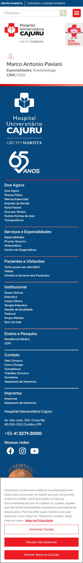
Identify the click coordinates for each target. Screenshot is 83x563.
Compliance (12, 369)
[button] (77, 13)
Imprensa (10, 398)
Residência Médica (17, 339)
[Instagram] (22, 451)
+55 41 (23, 433)
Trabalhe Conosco (16, 373)
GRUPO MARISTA (12, 3)
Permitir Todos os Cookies (41, 555)
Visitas (8, 271)
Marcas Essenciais (16, 199)
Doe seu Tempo (15, 212)
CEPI (7, 343)
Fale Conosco (13, 360)
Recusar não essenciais (41, 542)
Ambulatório (12, 245)
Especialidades (14, 237)
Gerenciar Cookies (41, 529)
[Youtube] (35, 451)
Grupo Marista (13, 318)
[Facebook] (10, 451)
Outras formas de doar (19, 216)
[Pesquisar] (63, 13)
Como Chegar (13, 365)
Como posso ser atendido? (22, 267)
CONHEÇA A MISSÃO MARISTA (46, 3)
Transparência (13, 220)
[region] (41, 520)
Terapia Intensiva (15, 305)
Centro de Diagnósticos (20, 250)
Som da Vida (12, 322)
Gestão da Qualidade (18, 309)
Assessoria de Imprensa (20, 381)
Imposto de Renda (16, 203)
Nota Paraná (12, 207)
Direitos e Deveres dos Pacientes (26, 275)
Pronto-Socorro (15, 241)
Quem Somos (13, 293)
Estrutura (10, 297)
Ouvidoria (11, 377)
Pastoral (9, 314)
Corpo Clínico (13, 301)
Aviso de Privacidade (39, 520)
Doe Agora (11, 191)
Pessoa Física (13, 195)
